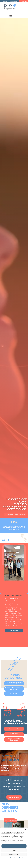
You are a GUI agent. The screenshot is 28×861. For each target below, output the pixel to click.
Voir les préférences (14, 854)
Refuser (14, 850)
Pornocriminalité (10, 821)
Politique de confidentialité (18, 857)
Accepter (14, 846)
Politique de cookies (8, 857)
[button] (26, 829)
